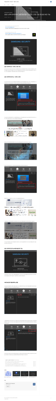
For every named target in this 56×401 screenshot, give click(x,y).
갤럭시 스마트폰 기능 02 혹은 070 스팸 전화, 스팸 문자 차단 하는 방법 (14, 361)
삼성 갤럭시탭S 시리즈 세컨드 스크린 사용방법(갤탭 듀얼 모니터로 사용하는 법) (15, 365)
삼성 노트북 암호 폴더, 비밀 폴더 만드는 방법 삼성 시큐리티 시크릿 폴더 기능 (15, 364)
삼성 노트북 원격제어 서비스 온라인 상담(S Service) (12, 362)
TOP (51, 398)
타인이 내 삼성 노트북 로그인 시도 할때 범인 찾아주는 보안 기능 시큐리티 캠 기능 (15, 363)
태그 (8, 4)
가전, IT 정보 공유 (8, 384)
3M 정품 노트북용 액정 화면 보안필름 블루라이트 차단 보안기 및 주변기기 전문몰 (17, 28)
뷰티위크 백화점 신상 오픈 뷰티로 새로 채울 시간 (13, 33)
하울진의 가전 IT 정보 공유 (11, 1)
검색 (49, 1)
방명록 (13, 4)
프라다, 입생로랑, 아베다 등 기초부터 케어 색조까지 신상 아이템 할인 (15, 34)
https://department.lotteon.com (10, 32)
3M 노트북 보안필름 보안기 (9, 27)
